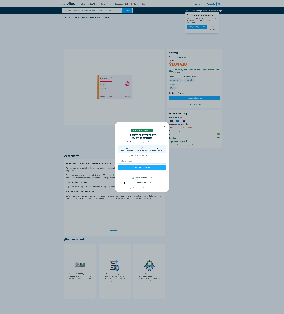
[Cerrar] (164, 126)
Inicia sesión (149, 188)
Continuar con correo (142, 167)
